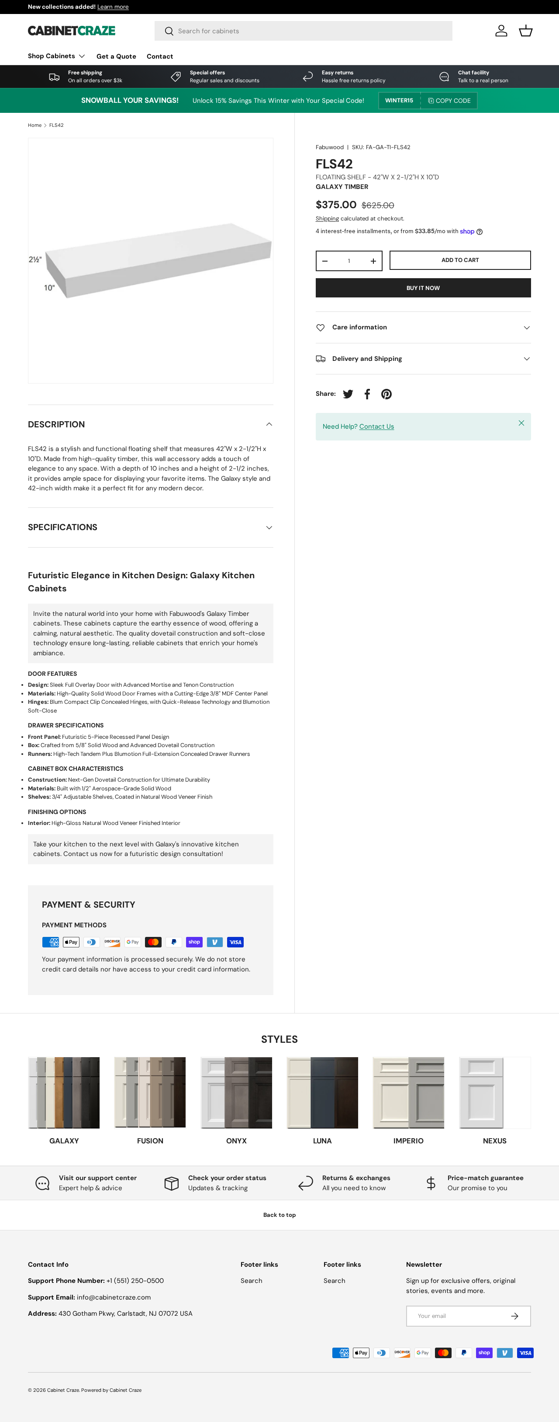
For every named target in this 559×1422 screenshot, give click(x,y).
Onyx (236, 1141)
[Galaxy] (64, 1093)
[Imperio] (408, 1093)
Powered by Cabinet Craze (111, 1390)
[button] (525, 30)
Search (251, 1280)
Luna (322, 1141)
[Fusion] (150, 1093)
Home (34, 125)
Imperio (408, 1141)
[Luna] (322, 1093)
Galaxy (64, 1141)
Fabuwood (330, 147)
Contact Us (376, 427)
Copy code (453, 101)
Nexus (495, 1141)
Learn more (101, 6)
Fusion (150, 1141)
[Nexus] (495, 1093)
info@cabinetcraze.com (114, 1297)
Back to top (279, 1215)
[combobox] (303, 31)
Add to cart (460, 260)
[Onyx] (236, 1093)
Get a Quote (116, 56)
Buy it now (423, 288)
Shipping (327, 218)
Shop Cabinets (51, 56)
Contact (160, 56)
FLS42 (56, 125)
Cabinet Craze (63, 1390)
